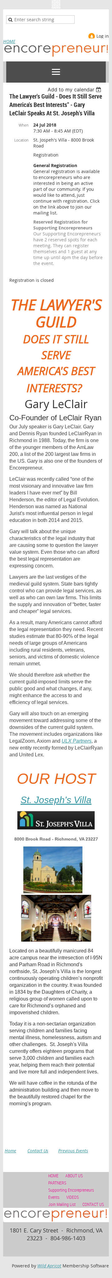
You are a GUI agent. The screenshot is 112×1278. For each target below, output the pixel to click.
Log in (102, 36)
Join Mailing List (62, 1204)
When (24, 125)
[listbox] (75, 89)
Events (53, 1197)
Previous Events (73, 1151)
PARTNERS (57, 1183)
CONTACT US (93, 1204)
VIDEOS (72, 1197)
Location (21, 139)
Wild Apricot (49, 1266)
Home (10, 1151)
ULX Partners (76, 741)
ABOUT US (74, 1176)
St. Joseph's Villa (56, 800)
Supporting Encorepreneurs (71, 1190)
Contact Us (37, 1151)
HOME (9, 41)
